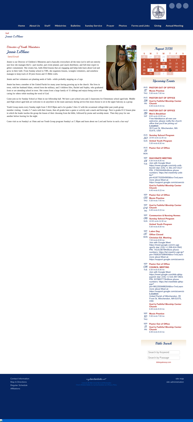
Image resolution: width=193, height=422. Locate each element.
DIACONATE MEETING (160, 158)
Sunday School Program (161, 135)
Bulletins (76, 25)
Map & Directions (18, 382)
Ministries (60, 25)
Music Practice (156, 91)
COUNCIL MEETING (159, 267)
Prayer (110, 25)
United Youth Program (160, 141)
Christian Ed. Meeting (160, 237)
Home (21, 25)
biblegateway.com (163, 362)
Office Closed (156, 234)
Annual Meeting (174, 25)
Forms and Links (140, 25)
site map (180, 378)
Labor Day (154, 231)
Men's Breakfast (157, 113)
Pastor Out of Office (159, 148)
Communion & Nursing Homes (164, 215)
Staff (47, 25)
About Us (34, 25)
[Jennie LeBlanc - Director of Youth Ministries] (121, 89)
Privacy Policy (112, 385)
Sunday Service (93, 25)
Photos (123, 25)
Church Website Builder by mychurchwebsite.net (91, 385)
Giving (157, 25)
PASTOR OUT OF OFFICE (162, 87)
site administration (175, 382)
